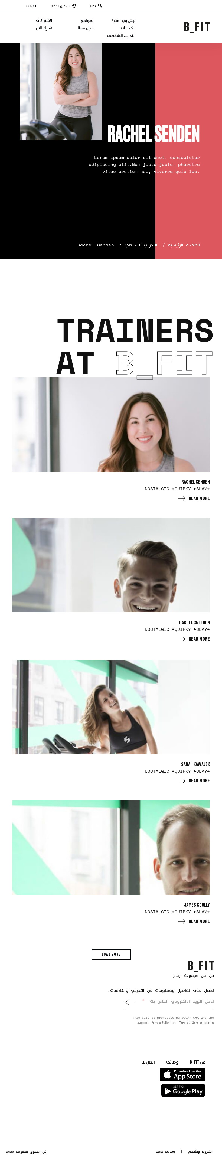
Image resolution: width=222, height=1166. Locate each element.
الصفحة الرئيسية (184, 245)
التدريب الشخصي (121, 35)
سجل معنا (86, 27)
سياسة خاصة (165, 1151)
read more (199, 498)
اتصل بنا (148, 1061)
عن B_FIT (197, 1061)
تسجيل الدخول (60, 6)
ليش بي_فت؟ (124, 20)
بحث (93, 6)
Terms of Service (191, 1022)
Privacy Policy (160, 1022)
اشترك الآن (44, 27)
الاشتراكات (44, 20)
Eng (28, 6)
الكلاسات (128, 27)
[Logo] (201, 966)
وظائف (172, 1061)
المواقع (87, 20)
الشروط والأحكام (200, 1151)
